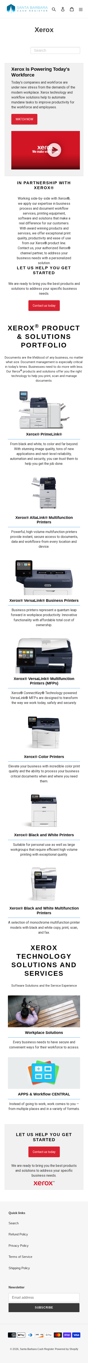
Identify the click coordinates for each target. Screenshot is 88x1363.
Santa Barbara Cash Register (37, 1349)
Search (14, 1223)
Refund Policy (18, 1234)
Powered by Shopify (66, 1349)
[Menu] (80, 9)
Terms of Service (20, 1256)
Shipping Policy (19, 1268)
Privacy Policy (19, 1245)
